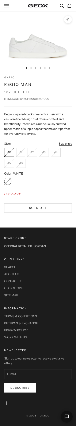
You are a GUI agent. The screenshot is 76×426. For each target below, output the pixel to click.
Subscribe (20, 387)
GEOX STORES (14, 288)
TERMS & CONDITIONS (20, 316)
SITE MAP (11, 295)
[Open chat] (67, 417)
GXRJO (9, 77)
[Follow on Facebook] (6, 403)
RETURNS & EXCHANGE (21, 323)
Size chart (65, 144)
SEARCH (10, 267)
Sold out (38, 208)
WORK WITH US (15, 337)
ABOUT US (11, 274)
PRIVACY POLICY (16, 330)
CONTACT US (13, 281)
